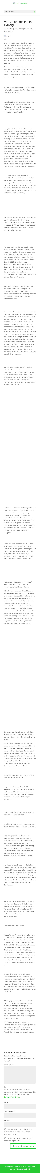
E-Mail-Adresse (10, 1111)
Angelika (10, 29)
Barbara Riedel (24, 1169)
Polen (31, 29)
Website (7, 1120)
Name (6, 1102)
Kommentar (8, 1065)
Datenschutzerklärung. (12, 1097)
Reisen (26, 29)
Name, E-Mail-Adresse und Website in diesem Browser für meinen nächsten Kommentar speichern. (18, 1131)
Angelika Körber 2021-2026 (16, 1167)
